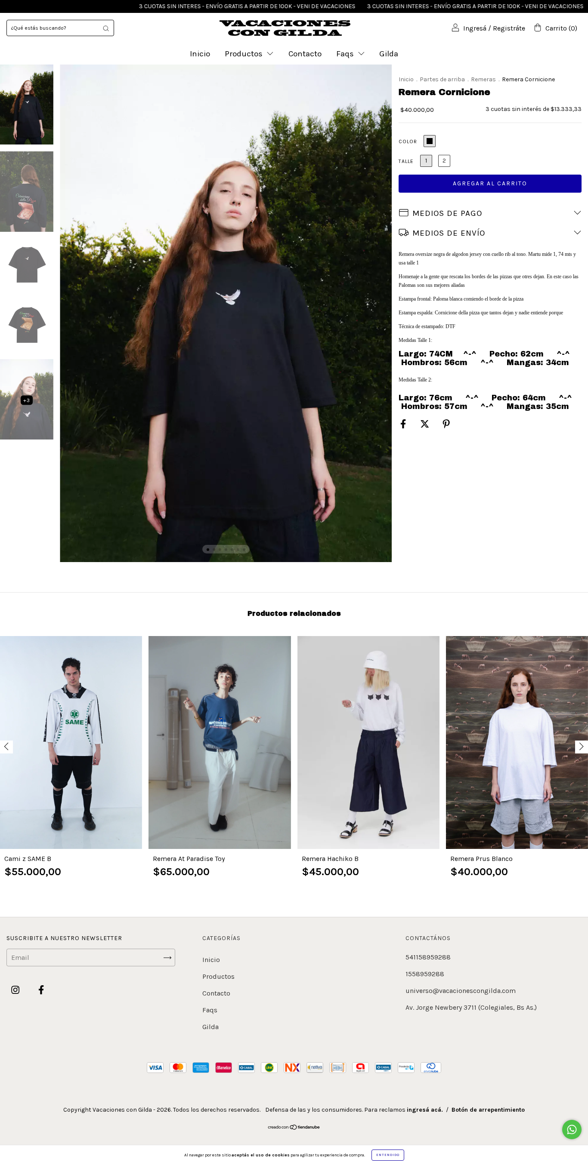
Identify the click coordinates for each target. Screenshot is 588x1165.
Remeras (483, 79)
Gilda (388, 53)
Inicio (200, 53)
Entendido (387, 1155)
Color (408, 141)
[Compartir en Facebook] (404, 424)
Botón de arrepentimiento (488, 1109)
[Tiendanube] (294, 1128)
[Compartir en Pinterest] (446, 424)
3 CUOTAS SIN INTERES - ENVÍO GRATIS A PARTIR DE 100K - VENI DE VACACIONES (188, 6)
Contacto (305, 53)
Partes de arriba (442, 79)
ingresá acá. (425, 1109)
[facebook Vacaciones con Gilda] (41, 990)
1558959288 (424, 974)
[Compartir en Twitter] (425, 424)
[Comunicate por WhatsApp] (572, 1129)
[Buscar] (106, 28)
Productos (245, 53)
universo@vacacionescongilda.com (460, 991)
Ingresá (474, 28)
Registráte (509, 28)
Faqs (346, 53)
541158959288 (428, 957)
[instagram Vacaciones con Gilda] (16, 990)
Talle (406, 161)
